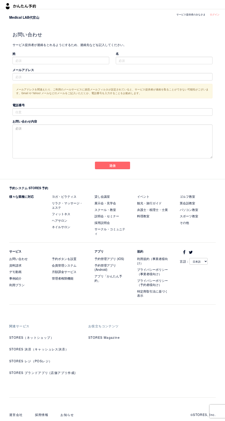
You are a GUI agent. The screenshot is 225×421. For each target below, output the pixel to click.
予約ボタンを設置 (64, 258)
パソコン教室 (189, 209)
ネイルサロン (61, 227)
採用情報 (42, 414)
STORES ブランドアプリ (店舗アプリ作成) (42, 372)
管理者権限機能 (62, 278)
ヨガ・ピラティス (64, 196)
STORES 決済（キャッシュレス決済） (39, 349)
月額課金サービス (64, 271)
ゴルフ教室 (187, 196)
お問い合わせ (18, 258)
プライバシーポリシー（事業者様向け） (152, 271)
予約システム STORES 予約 (28, 188)
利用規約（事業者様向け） (152, 260)
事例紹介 (15, 278)
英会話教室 (187, 203)
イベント (143, 196)
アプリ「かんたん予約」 (108, 278)
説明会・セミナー (106, 216)
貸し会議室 (102, 196)
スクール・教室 (105, 209)
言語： (184, 261)
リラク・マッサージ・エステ (67, 205)
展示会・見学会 (105, 203)
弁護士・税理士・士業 (152, 209)
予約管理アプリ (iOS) (109, 258)
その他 (184, 222)
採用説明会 (102, 222)
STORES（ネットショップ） (31, 337)
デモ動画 (15, 271)
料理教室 (143, 216)
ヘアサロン (59, 220)
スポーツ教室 (189, 216)
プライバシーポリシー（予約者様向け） (152, 282)
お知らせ (67, 414)
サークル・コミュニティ (109, 231)
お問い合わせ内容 (25, 121)
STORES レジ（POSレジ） (30, 361)
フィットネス (61, 214)
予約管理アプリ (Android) (105, 267)
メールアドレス (23, 70)
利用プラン (17, 285)
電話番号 (19, 105)
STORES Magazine (104, 337)
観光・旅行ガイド (149, 203)
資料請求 (15, 265)
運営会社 (16, 414)
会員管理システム (64, 265)
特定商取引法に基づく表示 (152, 293)
